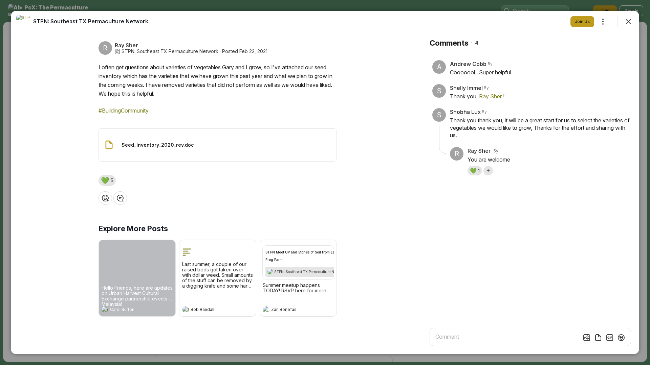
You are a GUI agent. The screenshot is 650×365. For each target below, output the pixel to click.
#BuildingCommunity (124, 110)
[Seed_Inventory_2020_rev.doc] (218, 145)
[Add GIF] (609, 337)
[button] (107, 180)
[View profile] (105, 309)
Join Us (582, 21)
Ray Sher (490, 96)
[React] (105, 198)
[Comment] (120, 198)
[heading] (130, 310)
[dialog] (325, 182)
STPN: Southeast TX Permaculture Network (170, 51)
